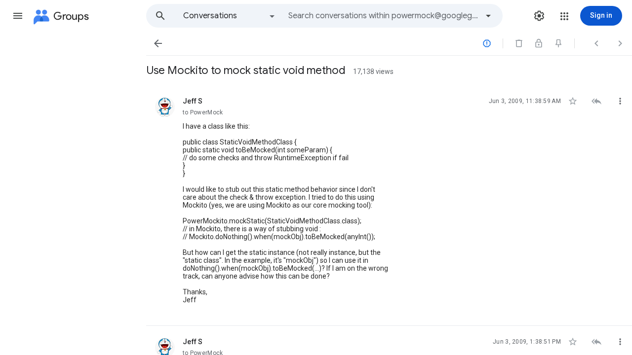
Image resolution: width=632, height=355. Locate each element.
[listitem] (389, 205)
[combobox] (383, 15)
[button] (18, 16)
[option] (229, 15)
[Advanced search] (488, 15)
